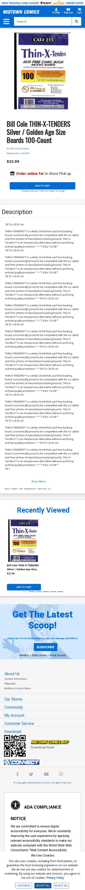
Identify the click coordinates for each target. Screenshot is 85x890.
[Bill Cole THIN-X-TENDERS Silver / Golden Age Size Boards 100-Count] (24, 540)
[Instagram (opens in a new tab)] (61, 774)
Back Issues (58, 655)
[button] (56, 12)
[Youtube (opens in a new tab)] (46, 774)
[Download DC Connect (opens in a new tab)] (44, 762)
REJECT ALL (61, 885)
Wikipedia (9, 683)
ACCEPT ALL (43, 885)
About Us (12, 674)
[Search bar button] (76, 21)
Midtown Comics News (17, 688)
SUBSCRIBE (46, 647)
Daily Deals (39, 655)
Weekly (24, 655)
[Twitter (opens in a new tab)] (31, 774)
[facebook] (17, 774)
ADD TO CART (42, 185)
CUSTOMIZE (23, 885)
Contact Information (15, 678)
